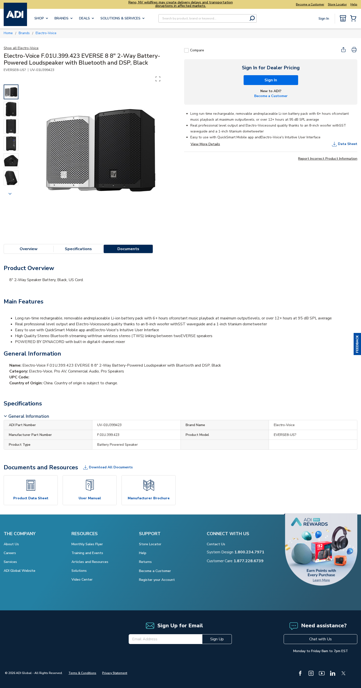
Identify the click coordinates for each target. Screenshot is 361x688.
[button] (357, 344)
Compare (197, 50)
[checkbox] (186, 50)
